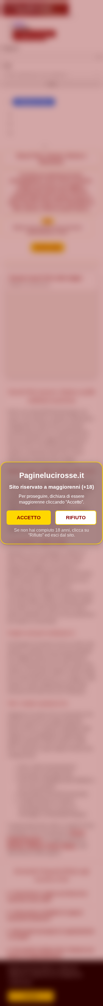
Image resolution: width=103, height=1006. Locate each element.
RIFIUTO (76, 517)
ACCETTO (29, 517)
